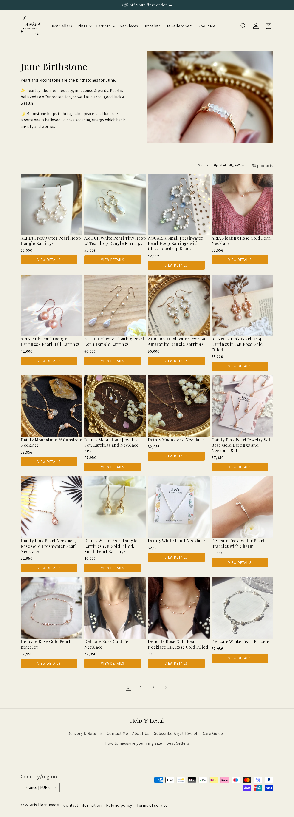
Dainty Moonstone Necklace (176, 440)
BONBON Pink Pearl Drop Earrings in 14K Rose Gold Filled (237, 344)
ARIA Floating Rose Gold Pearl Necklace (242, 240)
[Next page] (166, 687)
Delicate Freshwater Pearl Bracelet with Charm (238, 543)
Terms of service (152, 805)
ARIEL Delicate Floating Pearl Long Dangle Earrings (114, 341)
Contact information (82, 805)
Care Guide (213, 733)
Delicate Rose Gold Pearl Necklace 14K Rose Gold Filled (178, 644)
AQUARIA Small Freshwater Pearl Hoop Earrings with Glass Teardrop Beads (175, 243)
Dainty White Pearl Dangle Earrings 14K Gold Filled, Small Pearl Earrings (111, 546)
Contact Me (117, 733)
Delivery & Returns (85, 733)
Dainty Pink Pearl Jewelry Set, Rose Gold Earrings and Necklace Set (242, 445)
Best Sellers (177, 743)
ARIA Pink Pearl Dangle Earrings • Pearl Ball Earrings (50, 341)
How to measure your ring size (133, 743)
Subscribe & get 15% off (176, 733)
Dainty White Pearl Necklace (176, 540)
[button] (84, 26)
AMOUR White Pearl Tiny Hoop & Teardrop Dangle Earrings (115, 240)
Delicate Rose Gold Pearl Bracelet (45, 644)
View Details (49, 260)
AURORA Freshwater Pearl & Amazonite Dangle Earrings (177, 341)
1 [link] (128, 687)
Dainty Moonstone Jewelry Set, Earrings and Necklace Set (111, 445)
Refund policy (119, 805)
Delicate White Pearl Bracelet (241, 641)
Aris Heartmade (44, 804)
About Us (141, 733)
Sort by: (203, 165)
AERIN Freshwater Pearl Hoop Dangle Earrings (51, 240)
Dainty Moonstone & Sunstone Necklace (51, 442)
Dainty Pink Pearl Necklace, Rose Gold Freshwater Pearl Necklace (49, 546)
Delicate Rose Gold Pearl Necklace (109, 644)
